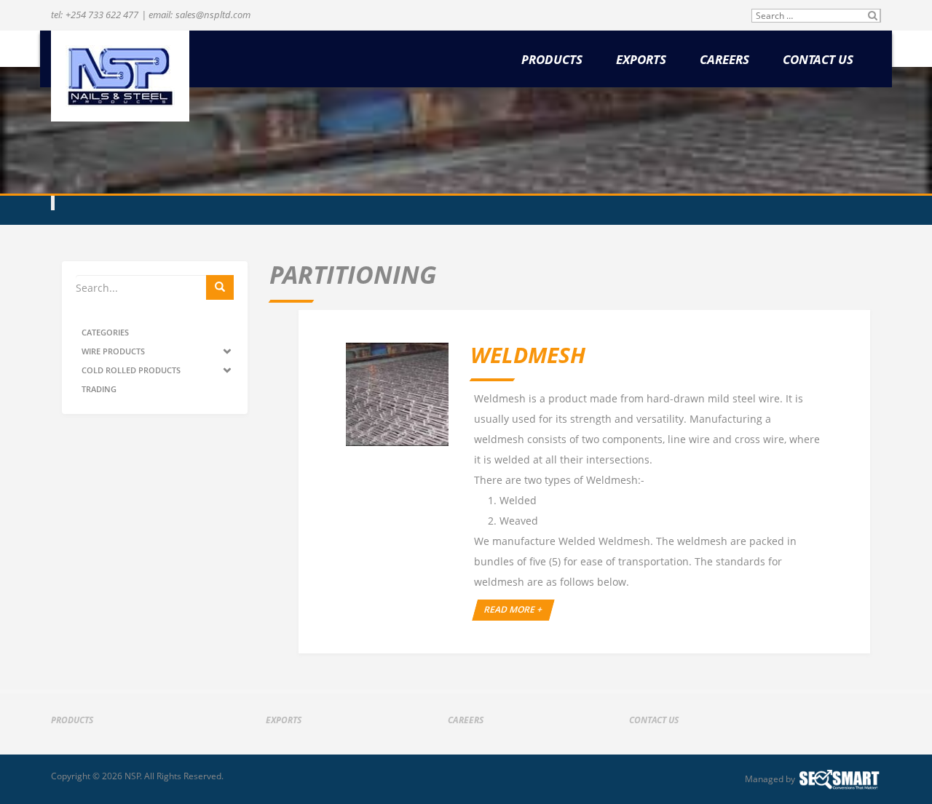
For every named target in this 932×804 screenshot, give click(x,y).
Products (551, 60)
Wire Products (113, 351)
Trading (99, 388)
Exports (641, 60)
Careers (724, 60)
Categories (105, 332)
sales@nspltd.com (212, 14)
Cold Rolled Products (131, 370)
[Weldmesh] (397, 394)
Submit (873, 15)
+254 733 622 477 (102, 14)
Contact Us (818, 60)
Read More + (514, 609)
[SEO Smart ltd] (839, 780)
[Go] (220, 287)
